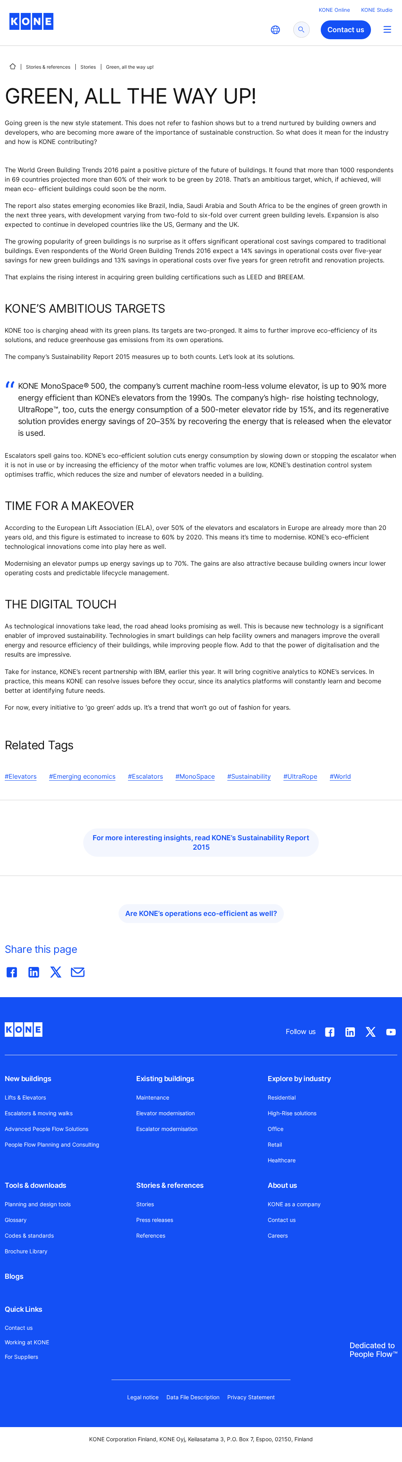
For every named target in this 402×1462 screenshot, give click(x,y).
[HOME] (12, 66)
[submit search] (301, 29)
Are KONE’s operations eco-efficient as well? (201, 913)
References (150, 1235)
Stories (88, 67)
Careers (278, 1235)
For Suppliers (21, 1356)
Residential (282, 1097)
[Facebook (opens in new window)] (329, 1030)
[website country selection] (275, 30)
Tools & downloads (35, 1185)
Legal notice (143, 1397)
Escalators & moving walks (39, 1113)
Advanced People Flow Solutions (46, 1128)
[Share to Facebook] (12, 970)
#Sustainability (249, 776)
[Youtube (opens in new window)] (391, 1030)
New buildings (28, 1078)
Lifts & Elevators (25, 1097)
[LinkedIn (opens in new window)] (350, 1030)
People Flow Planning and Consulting (52, 1144)
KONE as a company (294, 1204)
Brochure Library (26, 1251)
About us (282, 1185)
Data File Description (192, 1397)
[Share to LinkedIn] (34, 970)
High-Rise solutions (292, 1113)
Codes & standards (29, 1235)
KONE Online (334, 10)
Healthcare (282, 1160)
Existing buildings (165, 1078)
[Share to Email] (78, 970)
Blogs (14, 1276)
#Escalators (145, 776)
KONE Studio (377, 10)
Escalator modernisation (166, 1128)
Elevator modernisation (165, 1113)
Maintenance (152, 1097)
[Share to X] (56, 970)
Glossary (16, 1219)
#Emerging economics (82, 776)
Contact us (282, 1219)
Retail (275, 1144)
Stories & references (48, 67)
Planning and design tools (38, 1204)
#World (340, 776)
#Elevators (21, 776)
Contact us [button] (345, 29)
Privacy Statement (251, 1397)
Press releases (154, 1219)
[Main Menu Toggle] (387, 29)
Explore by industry (299, 1078)
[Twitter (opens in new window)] (370, 1030)
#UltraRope (300, 776)
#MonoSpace (195, 776)
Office (275, 1128)
